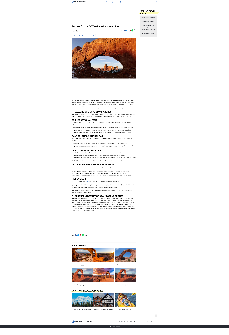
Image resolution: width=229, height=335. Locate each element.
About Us (116, 321)
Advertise (148, 321)
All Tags (156, 321)
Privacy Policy (129, 321)
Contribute (121, 321)
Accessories (124, 2)
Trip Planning (133, 2)
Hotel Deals (74, 35)
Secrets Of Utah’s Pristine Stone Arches (104, 264)
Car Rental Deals (90, 35)
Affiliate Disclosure (136, 321)
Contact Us (143, 321)
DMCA (152, 321)
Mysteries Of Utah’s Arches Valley (103, 284)
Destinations (102, 2)
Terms (125, 321)
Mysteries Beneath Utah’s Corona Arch (125, 264)
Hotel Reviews (142, 2)
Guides (109, 2)
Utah (97, 35)
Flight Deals (82, 35)
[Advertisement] (80, 14)
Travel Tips (116, 2)
